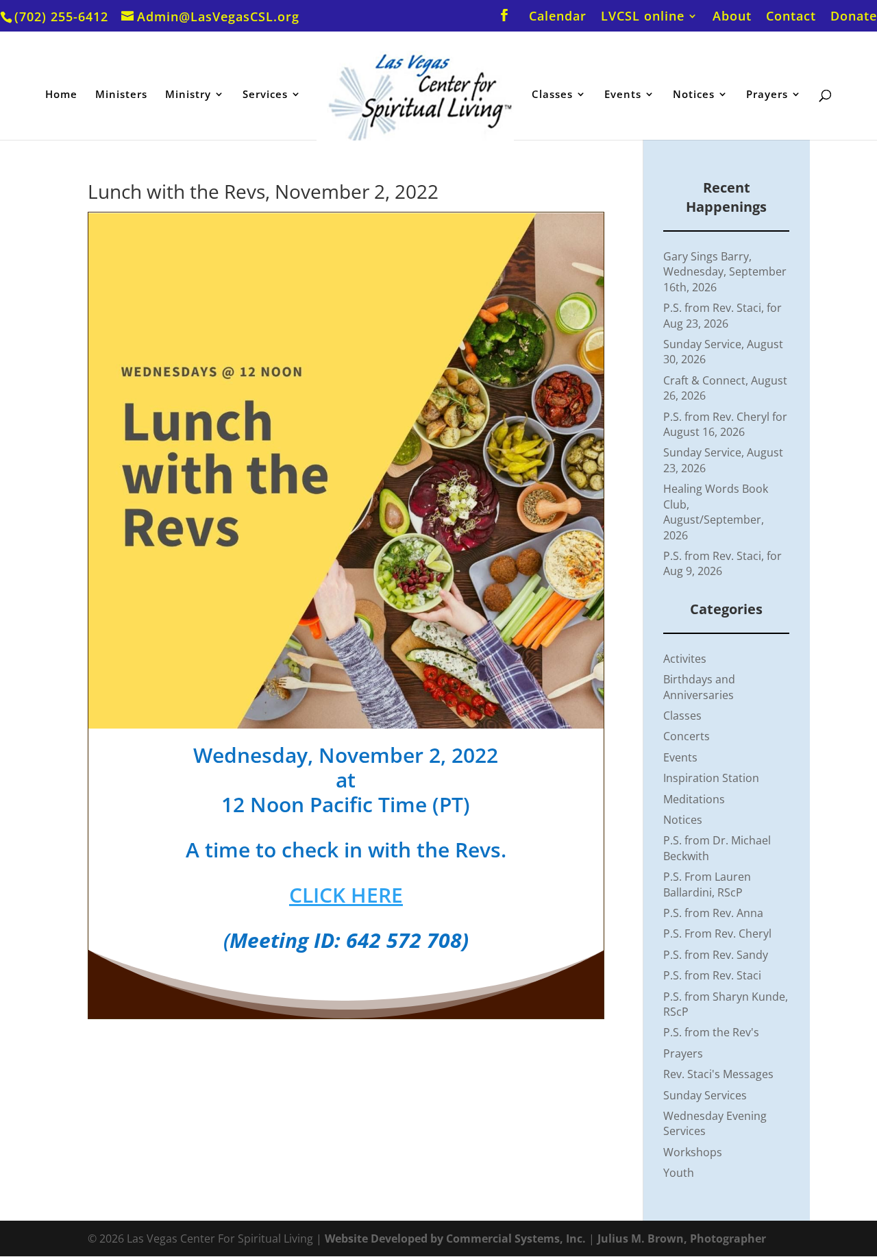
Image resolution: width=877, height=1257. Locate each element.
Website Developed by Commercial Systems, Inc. (455, 1238)
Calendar (557, 17)
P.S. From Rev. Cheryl (717, 933)
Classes (552, 95)
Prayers (767, 95)
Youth (678, 1172)
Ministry (188, 95)
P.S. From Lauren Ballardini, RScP (707, 884)
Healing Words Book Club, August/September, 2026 (715, 511)
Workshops (692, 1152)
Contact (791, 17)
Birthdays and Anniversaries (699, 687)
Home (61, 95)
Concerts (686, 736)
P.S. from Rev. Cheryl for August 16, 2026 (725, 424)
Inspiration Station (711, 777)
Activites (684, 658)
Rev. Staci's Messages (718, 1074)
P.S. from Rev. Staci (712, 975)
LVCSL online (642, 17)
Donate (853, 17)
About (732, 17)
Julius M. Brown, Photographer (681, 1238)
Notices (694, 95)
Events (622, 95)
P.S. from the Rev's (711, 1032)
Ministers (121, 95)
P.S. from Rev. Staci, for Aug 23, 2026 (722, 315)
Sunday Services (705, 1095)
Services (265, 95)
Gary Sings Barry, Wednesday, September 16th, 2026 (725, 272)
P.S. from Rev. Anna (713, 912)
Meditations (694, 799)
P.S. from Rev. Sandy (715, 954)
